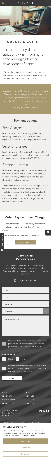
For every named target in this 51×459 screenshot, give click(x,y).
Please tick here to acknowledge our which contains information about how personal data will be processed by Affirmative (28, 368)
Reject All (25, 454)
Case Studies (31, 403)
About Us (30, 399)
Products (7, 396)
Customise (25, 447)
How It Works (9, 399)
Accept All (25, 441)
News (28, 392)
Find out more (24, 242)
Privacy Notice (9, 403)
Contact (30, 396)
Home (4, 392)
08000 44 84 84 (27, 280)
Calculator (2, 241)
